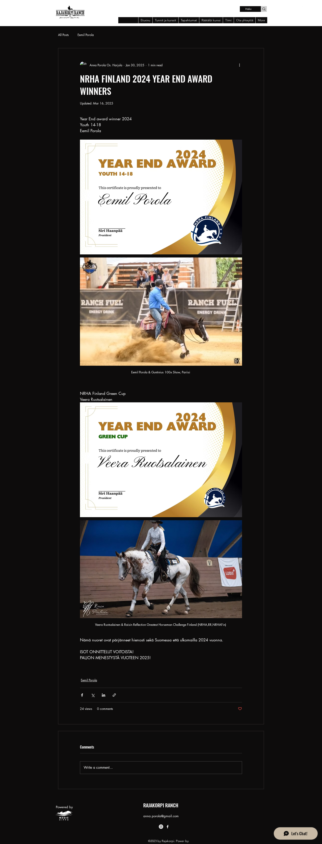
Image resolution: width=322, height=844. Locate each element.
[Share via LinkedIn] (103, 695)
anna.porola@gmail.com (161, 816)
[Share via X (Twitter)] (93, 695)
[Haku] (264, 9)
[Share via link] (114, 695)
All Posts (63, 35)
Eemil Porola (86, 35)
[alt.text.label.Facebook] (304, 8)
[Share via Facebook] (82, 695)
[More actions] (239, 65)
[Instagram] (161, 826)
